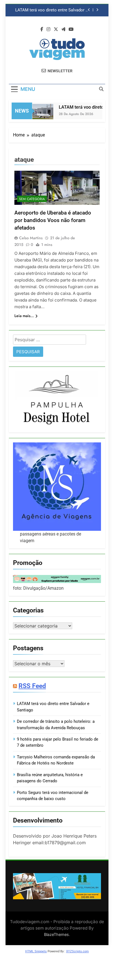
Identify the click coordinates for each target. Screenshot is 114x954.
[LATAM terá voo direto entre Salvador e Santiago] (40, 114)
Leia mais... (24, 315)
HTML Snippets (36, 951)
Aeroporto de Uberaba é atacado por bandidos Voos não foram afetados (52, 220)
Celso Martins (31, 238)
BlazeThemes (56, 934)
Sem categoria (32, 198)
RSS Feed (32, 686)
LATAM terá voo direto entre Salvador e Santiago (51, 10)
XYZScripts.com (77, 951)
